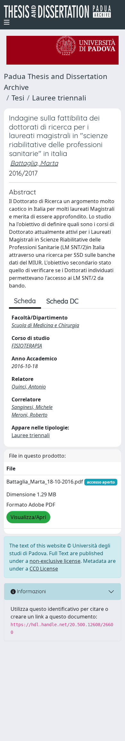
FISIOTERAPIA (27, 345)
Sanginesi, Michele (32, 407)
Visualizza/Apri (28, 517)
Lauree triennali (59, 98)
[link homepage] (60, 11)
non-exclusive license (54, 560)
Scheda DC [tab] (62, 301)
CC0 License (43, 568)
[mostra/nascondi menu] (7, 22)
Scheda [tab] (25, 301)
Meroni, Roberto (29, 414)
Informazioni (31, 591)
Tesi (18, 98)
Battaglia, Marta (34, 163)
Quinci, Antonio (29, 386)
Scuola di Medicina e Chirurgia (45, 325)
